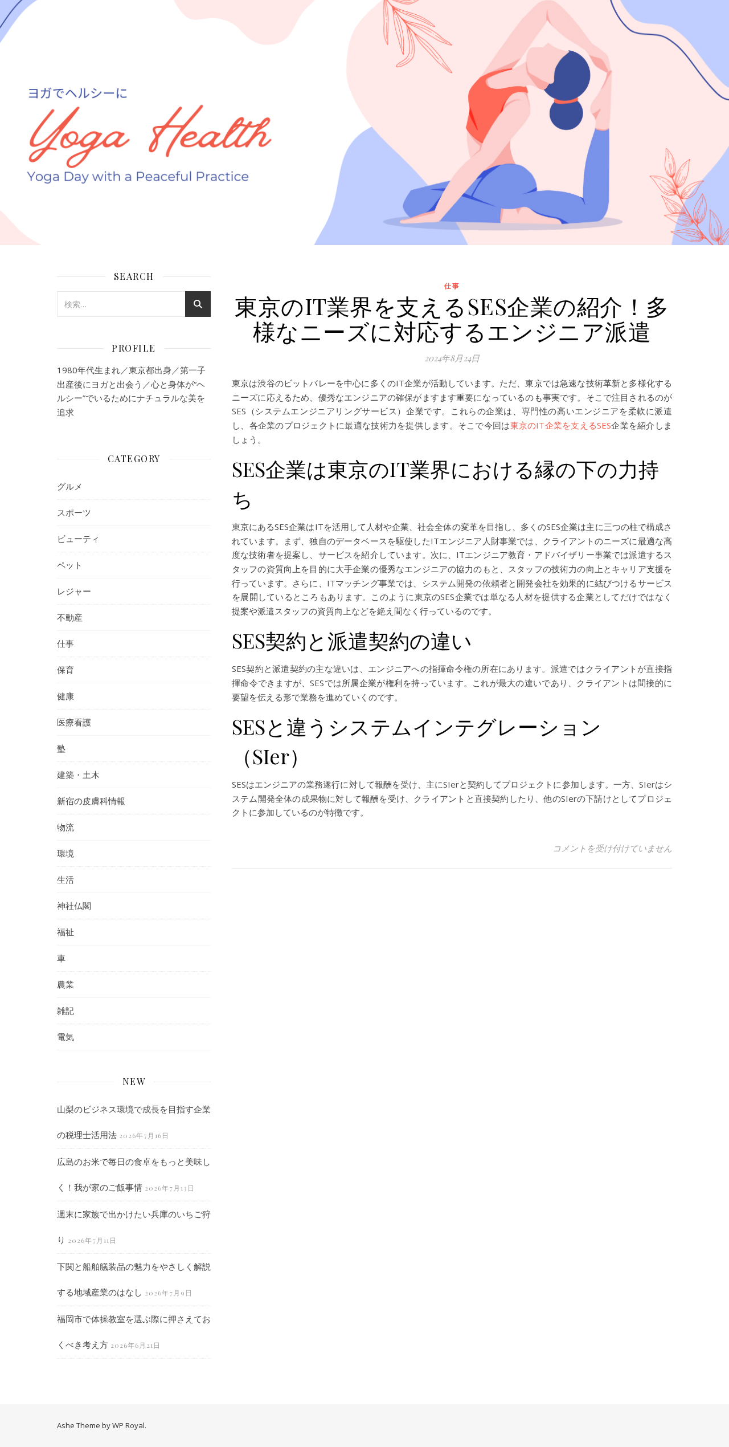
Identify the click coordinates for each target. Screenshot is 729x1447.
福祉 (65, 932)
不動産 (70, 617)
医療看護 (74, 722)
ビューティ (78, 538)
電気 (65, 1036)
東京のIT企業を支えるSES (561, 425)
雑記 (65, 1010)
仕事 (65, 643)
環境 (65, 853)
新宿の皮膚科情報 (91, 800)
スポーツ (74, 512)
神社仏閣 (74, 905)
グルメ (70, 486)
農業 (65, 984)
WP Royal (128, 1425)
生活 (65, 879)
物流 (65, 827)
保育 (65, 669)
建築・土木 (78, 774)
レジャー (74, 591)
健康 (65, 696)
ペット (70, 564)
